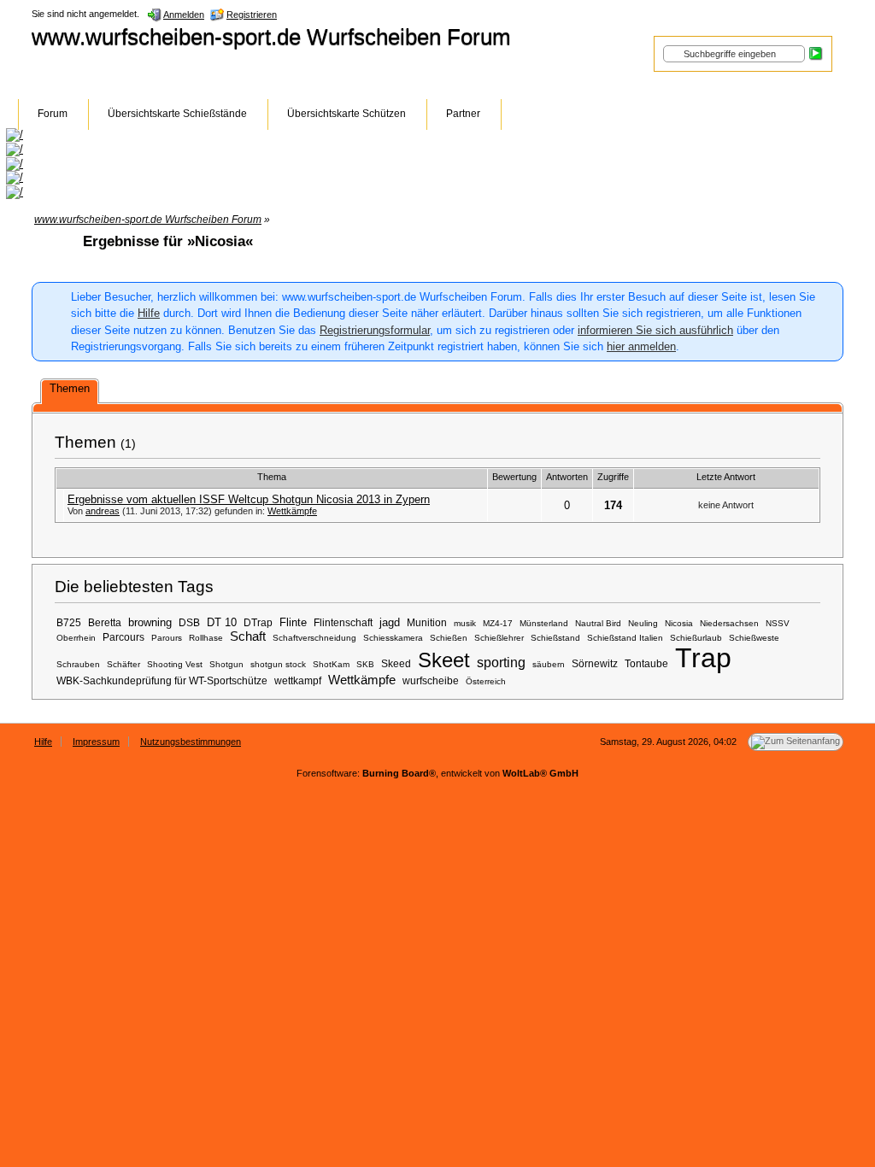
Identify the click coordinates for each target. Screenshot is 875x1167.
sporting (501, 662)
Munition (427, 622)
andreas (102, 511)
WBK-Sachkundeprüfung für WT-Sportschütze (161, 680)
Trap (703, 657)
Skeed (396, 663)
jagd (389, 622)
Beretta (104, 622)
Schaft (248, 636)
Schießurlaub (696, 637)
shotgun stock (278, 664)
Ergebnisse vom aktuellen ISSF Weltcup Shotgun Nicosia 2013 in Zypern (249, 499)
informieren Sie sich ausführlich (655, 330)
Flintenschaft (343, 622)
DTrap (258, 622)
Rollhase (206, 637)
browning (150, 622)
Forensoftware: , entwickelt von (437, 773)
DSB (189, 622)
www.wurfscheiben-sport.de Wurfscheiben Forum (271, 37)
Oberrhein (76, 637)
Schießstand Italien (625, 637)
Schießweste (754, 637)
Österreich (486, 681)
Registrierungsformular (375, 330)
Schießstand (555, 637)
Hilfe (149, 313)
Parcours (123, 636)
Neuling (643, 623)
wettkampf (297, 680)
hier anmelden (641, 346)
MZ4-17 (498, 623)
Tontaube (646, 663)
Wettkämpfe (292, 511)
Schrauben (78, 664)
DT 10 (222, 622)
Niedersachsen (729, 623)
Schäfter (123, 664)
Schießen (448, 637)
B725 (68, 622)
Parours (166, 637)
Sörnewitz (595, 663)
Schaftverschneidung (314, 637)
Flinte (293, 622)
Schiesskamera (393, 637)
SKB (365, 664)
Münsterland (544, 623)
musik (465, 623)
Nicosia (679, 623)
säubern (548, 664)
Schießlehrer (499, 637)
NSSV (778, 623)
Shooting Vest (175, 664)
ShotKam (331, 664)
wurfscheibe (430, 680)
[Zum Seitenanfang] (796, 742)
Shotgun (226, 664)
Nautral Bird (598, 623)
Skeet (444, 659)
